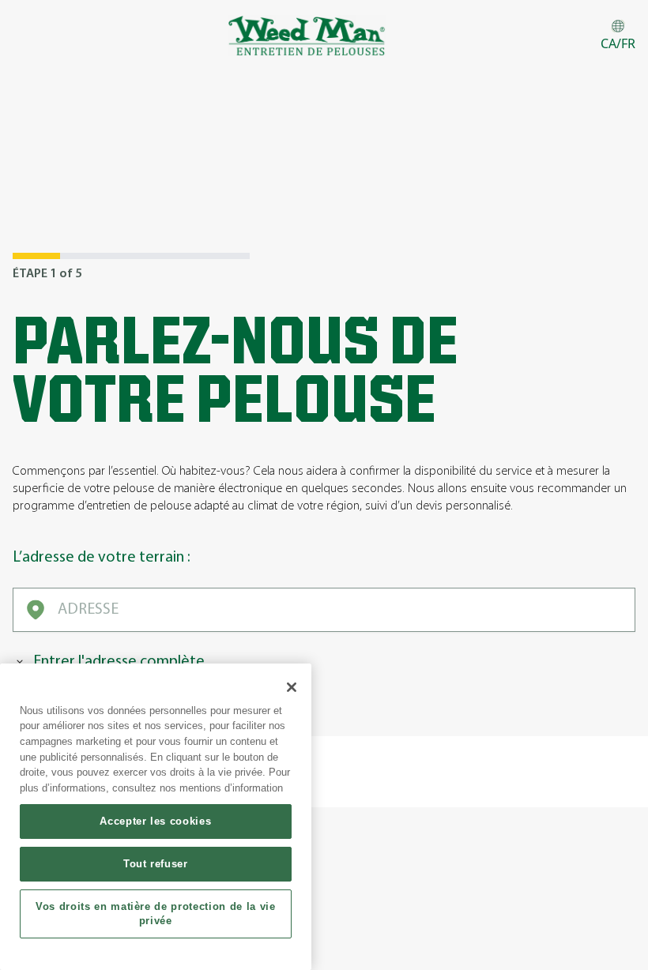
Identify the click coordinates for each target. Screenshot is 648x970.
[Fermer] (291, 687)
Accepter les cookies (155, 821)
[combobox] (324, 610)
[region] (155, 817)
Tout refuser (155, 864)
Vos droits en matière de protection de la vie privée (156, 913)
